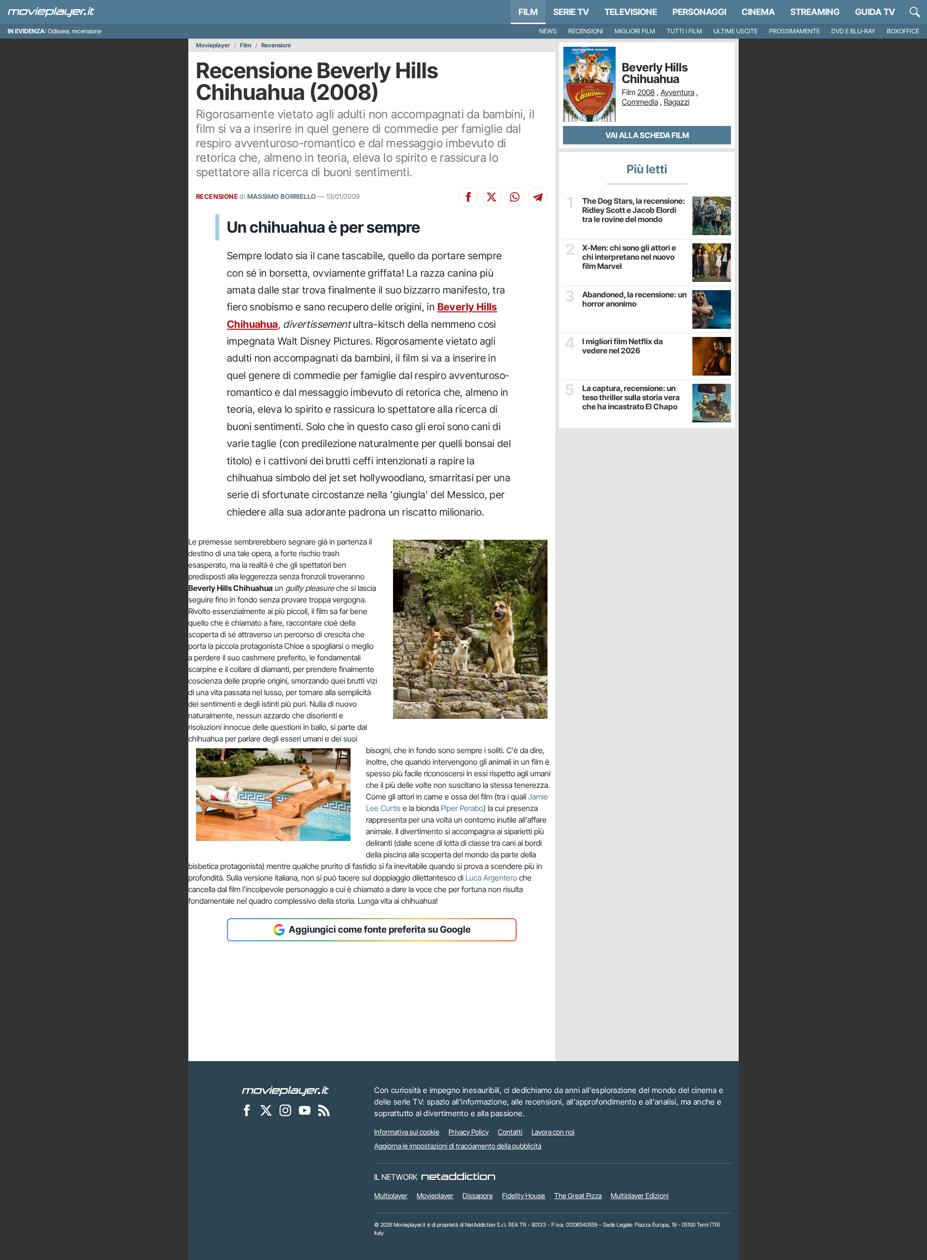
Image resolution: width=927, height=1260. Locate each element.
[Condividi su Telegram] (538, 197)
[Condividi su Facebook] (468, 197)
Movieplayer (213, 45)
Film (528, 12)
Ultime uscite (736, 31)
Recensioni (585, 31)
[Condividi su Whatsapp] (514, 197)
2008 (646, 92)
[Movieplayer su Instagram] (285, 1110)
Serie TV (571, 12)
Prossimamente (794, 31)
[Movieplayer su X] (266, 1110)
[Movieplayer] (285, 1090)
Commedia (640, 102)
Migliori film (635, 31)
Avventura (677, 92)
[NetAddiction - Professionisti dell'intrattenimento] (458, 1177)
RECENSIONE (217, 196)
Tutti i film (684, 31)
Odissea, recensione (74, 31)
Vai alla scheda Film (647, 135)
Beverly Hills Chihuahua (655, 73)
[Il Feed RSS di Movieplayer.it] (324, 1110)
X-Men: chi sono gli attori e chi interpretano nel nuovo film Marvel (629, 257)
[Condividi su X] (491, 197)
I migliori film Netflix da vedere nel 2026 (622, 346)
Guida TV (875, 12)
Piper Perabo (462, 808)
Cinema (758, 12)
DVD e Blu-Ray (853, 31)
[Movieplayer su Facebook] (246, 1110)
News (548, 31)
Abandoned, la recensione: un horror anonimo (634, 299)
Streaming (815, 12)
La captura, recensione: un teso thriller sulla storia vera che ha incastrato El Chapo (631, 397)
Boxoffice (903, 31)
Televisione (630, 12)
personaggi (699, 12)
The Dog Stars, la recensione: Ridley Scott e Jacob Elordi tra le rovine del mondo (633, 210)
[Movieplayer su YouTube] (304, 1110)
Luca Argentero (491, 877)
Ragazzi (676, 102)
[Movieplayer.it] (51, 12)
